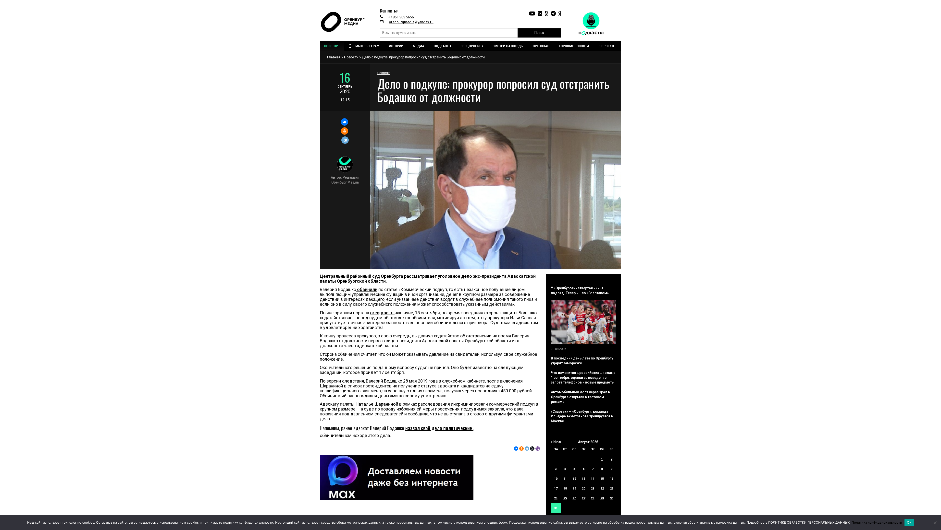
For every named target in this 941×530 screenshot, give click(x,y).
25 (565, 498)
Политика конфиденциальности (877, 522)
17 (555, 488)
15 (602, 478)
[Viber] (537, 448)
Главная (334, 57)
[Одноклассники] (344, 131)
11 (565, 478)
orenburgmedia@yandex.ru (411, 22)
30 (611, 498)
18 (565, 488)
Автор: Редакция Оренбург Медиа (345, 179)
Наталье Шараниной (377, 404)
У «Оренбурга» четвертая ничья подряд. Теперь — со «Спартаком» (580, 290)
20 (583, 488)
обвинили (366, 289)
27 (583, 498)
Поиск (539, 33)
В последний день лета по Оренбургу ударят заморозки (582, 360)
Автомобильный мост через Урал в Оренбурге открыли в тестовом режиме (580, 397)
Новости (351, 57)
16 (611, 478)
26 (574, 498)
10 (555, 478)
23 (611, 488)
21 (592, 488)
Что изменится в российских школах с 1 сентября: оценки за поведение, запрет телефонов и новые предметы (583, 377)
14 (592, 478)
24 (555, 498)
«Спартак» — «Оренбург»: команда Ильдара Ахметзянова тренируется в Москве (582, 416)
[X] (532, 448)
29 (602, 498)
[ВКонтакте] (344, 122)
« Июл (556, 442)
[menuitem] (332, 46)
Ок (909, 522)
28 (592, 498)
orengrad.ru (382, 312)
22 (602, 488)
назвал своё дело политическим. (439, 428)
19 (574, 488)
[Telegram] (345, 140)
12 (574, 478)
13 (583, 478)
